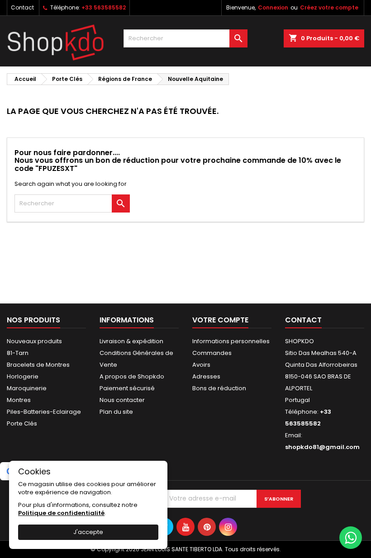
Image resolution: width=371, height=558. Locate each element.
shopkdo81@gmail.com (322, 447)
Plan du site (116, 411)
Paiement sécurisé (127, 388)
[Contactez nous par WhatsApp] (350, 537)
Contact (22, 7)
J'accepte (88, 532)
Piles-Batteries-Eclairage (44, 411)
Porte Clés (22, 423)
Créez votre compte (329, 7)
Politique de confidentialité (61, 513)
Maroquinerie (27, 388)
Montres (19, 400)
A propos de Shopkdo (132, 376)
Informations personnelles (231, 341)
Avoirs (201, 364)
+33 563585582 (103, 7)
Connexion (273, 7)
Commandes (212, 353)
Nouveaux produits (34, 341)
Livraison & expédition (131, 341)
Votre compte (220, 320)
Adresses (206, 376)
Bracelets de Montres (38, 364)
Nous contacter (122, 400)
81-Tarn (18, 353)
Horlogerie (22, 376)
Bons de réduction (219, 388)
